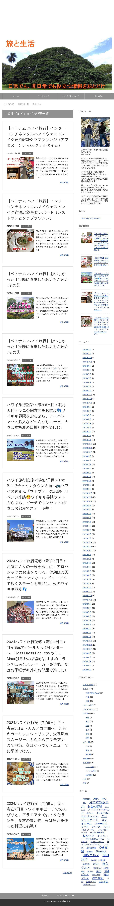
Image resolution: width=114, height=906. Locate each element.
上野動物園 (91, 848)
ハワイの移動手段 (97, 832)
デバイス (96, 827)
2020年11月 (87, 596)
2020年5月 (87, 620)
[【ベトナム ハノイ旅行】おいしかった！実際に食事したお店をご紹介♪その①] (20, 384)
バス (87, 746)
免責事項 (45, 895)
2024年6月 (87, 419)
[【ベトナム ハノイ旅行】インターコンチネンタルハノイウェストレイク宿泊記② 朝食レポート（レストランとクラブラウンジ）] (20, 250)
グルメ (85, 689)
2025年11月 (87, 358)
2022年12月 (87, 493)
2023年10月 (87, 452)
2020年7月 (87, 612)
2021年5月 (87, 571)
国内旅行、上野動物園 (98, 860)
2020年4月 (87, 624)
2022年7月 (87, 514)
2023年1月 (87, 489)
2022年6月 (87, 518)
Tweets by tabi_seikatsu (90, 218)
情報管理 (86, 864)
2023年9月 (87, 456)
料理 (87, 701)
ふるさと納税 (88, 685)
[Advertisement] (57, 16)
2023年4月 (87, 477)
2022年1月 (87, 538)
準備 (87, 750)
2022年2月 (87, 534)
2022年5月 (87, 522)
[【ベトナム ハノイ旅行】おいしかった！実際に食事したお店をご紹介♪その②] (20, 317)
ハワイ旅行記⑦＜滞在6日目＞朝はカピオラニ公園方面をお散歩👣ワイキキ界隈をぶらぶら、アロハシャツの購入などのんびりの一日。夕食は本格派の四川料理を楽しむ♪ (37, 416)
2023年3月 (87, 481)
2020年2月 (87, 633)
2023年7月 (87, 464)
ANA (96, 798)
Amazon (86, 799)
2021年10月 (87, 551)
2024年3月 (87, 432)
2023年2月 (87, 485)
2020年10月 (87, 600)
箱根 (87, 734)
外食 (87, 697)
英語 (84, 783)
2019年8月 (87, 657)
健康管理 (89, 851)
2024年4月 (87, 427)
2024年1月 (87, 440)
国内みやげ (101, 851)
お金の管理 (95, 806)
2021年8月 (87, 559)
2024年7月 (87, 415)
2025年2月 (87, 391)
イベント (90, 813)
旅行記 (96, 864)
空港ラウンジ (89, 884)
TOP (9, 104)
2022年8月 (87, 510)
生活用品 (103, 881)
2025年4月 (87, 382)
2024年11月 (87, 399)
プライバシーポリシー (65, 895)
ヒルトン (88, 835)
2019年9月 (87, 653)
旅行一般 (86, 742)
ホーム (16, 96)
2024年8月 (87, 411)
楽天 (98, 871)
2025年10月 (87, 362)
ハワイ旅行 (26, 435)
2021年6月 (87, 567)
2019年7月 (87, 661)
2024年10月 (87, 403)
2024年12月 (87, 395)
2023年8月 (87, 460)
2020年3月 (87, 629)
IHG (104, 798)
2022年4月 (87, 526)
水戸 (87, 730)
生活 (84, 779)
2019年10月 (87, 649)
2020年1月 (87, 637)
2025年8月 (87, 370)
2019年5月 (87, 670)
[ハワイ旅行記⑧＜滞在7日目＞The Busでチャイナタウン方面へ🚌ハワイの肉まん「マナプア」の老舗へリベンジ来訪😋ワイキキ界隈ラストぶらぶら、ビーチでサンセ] (20, 540)
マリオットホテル (97, 842)
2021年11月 (87, 546)
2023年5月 (87, 473)
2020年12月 (87, 592)
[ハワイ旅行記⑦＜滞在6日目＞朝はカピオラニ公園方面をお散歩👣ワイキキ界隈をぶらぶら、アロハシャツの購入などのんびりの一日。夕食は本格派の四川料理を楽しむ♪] (20, 459)
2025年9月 (87, 366)
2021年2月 (87, 583)
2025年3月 (87, 386)
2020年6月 (87, 616)
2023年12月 (87, 444)
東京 (87, 722)
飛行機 (88, 754)
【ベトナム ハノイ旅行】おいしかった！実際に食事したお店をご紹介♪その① (37, 346)
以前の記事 (67, 873)
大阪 (87, 717)
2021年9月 (87, 555)
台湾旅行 (89, 775)
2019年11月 (87, 645)
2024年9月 (87, 407)
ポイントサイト (89, 709)
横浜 (87, 726)
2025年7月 (87, 374)
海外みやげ (96, 875)
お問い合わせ (98, 96)
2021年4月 (87, 575)
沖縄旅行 (86, 758)
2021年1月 (87, 587)
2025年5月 (87, 378)
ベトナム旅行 (27, 153)
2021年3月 (87, 579)
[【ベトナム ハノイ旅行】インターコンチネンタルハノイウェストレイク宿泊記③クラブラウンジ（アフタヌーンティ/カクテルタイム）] (20, 177)
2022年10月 (87, 501)
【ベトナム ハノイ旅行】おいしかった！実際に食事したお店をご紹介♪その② (37, 279)
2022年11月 (87, 497)
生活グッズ (91, 882)
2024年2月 (87, 436)
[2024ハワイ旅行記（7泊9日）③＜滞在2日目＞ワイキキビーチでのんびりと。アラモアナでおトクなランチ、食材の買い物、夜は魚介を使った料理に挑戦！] (20, 858)
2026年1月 (87, 354)
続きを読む (64, 182)
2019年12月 (87, 641)
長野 (87, 738)
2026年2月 (87, 349)
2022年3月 (87, 530)
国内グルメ (91, 855)
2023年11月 (87, 448)
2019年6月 (87, 665)
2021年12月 (87, 542)
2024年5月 (87, 423)
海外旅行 (86, 763)
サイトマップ (43, 96)
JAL (84, 803)
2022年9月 (87, 505)
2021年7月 (87, 563)
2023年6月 (87, 468)
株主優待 (90, 871)
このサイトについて (71, 96)
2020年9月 (87, 604)
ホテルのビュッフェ (95, 839)
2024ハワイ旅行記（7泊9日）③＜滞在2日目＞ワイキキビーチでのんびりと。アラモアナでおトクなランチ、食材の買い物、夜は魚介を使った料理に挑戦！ (37, 814)
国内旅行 (86, 713)
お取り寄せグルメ (93, 693)
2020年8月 (87, 608)
